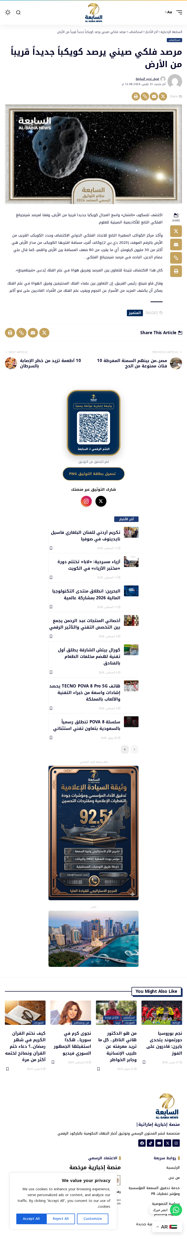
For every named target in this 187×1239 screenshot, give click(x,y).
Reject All (61, 1218)
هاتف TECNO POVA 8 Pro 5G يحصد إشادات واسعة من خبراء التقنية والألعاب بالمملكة (84, 692)
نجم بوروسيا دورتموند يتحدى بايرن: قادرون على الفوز (164, 1043)
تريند (117, 1023)
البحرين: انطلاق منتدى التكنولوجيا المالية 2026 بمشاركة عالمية (86, 594)
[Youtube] (159, 1143)
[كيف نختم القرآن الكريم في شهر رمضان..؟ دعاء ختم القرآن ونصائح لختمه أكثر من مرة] (25, 1013)
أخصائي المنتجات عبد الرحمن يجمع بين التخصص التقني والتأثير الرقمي (84, 624)
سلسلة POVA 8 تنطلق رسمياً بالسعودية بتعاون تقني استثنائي (86, 725)
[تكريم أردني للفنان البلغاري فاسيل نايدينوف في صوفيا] (131, 532)
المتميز (135, 313)
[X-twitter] (167, 1143)
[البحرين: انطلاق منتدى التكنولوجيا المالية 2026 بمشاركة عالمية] (131, 590)
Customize (93, 1218)
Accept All (31, 1218)
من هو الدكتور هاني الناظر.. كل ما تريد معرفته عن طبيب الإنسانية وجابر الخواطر (117, 1046)
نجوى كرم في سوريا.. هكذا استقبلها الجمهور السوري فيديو (72, 1043)
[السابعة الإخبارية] (93, 12)
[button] (178, 12)
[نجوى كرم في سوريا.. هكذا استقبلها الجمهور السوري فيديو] (70, 1013)
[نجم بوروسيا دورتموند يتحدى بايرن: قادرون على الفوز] (161, 1013)
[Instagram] (176, 1143)
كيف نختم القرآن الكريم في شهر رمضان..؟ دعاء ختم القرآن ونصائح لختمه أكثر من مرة (25, 1046)
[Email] (154, 96)
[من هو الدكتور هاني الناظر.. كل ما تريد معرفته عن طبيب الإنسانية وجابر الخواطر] (116, 1013)
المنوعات (130, 1023)
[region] (63, 1201)
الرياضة (176, 1023)
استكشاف (174, 40)
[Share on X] (163, 96)
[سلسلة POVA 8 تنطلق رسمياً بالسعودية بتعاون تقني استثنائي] (131, 721)
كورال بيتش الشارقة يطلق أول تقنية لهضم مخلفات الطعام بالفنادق (89, 656)
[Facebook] (142, 1143)
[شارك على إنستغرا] (86, 501)
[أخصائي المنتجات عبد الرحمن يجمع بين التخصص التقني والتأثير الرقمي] (131, 620)
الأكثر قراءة (112, 1018)
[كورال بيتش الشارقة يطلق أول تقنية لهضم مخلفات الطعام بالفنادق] (131, 649)
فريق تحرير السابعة (147, 78)
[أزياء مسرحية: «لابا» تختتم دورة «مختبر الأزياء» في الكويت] (131, 561)
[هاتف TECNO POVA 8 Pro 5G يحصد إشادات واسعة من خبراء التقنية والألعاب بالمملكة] (131, 685)
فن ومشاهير (81, 1023)
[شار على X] (100, 501)
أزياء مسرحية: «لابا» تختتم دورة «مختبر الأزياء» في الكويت (88, 565)
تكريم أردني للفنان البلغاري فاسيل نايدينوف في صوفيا (85, 535)
